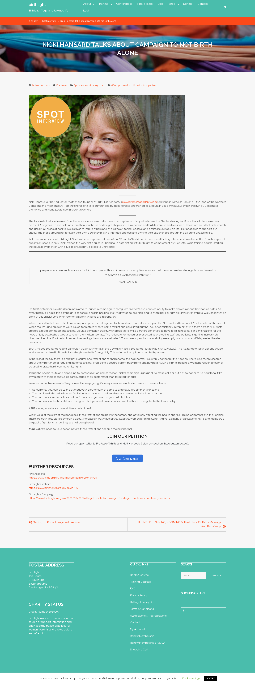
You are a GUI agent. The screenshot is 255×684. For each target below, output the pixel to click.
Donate (187, 3)
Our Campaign (127, 458)
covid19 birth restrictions (134, 85)
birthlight (37, 4)
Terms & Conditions (142, 608)
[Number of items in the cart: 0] (184, 610)
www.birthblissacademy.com (139, 202)
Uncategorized (96, 85)
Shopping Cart (139, 649)
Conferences (124, 3)
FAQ (132, 588)
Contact (203, 3)
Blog (161, 3)
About (87, 3)
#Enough (116, 85)
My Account (137, 629)
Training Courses (140, 581)
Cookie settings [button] (191, 678)
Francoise (61, 85)
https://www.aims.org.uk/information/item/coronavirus (63, 477)
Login (86, 10)
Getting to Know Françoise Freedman (57, 522)
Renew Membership (142, 636)
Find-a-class (144, 3)
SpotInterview (49, 21)
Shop (172, 3)
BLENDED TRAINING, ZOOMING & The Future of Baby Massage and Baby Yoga (179, 524)
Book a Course (139, 575)
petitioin (152, 85)
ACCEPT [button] (210, 678)
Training (103, 3)
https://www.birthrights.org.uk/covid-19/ (54, 487)
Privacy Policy (138, 595)
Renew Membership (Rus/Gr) (147, 642)
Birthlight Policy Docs (143, 602)
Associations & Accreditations (148, 615)
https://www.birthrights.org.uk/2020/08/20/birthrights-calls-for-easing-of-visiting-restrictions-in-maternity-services (99, 498)
